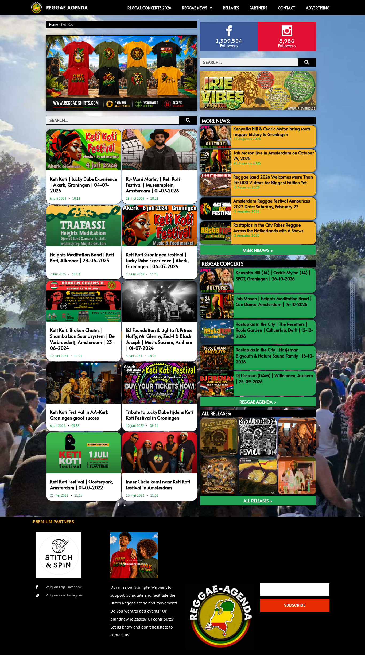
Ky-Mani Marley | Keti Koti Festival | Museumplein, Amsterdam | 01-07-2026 (153, 185)
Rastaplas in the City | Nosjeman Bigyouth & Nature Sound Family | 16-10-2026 (275, 356)
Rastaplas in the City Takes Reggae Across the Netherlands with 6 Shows (268, 227)
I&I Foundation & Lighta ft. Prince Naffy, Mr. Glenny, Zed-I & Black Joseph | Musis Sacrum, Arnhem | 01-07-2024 (159, 339)
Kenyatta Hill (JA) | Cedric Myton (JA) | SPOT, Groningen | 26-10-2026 (273, 275)
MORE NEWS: (216, 120)
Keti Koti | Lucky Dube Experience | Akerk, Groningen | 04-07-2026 (83, 185)
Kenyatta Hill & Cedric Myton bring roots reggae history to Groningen (271, 131)
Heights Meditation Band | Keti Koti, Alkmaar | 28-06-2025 (82, 257)
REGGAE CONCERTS (222, 263)
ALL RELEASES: (216, 413)
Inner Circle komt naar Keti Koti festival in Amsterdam (158, 484)
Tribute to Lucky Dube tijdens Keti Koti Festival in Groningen (159, 415)
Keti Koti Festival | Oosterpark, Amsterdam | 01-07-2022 (81, 484)
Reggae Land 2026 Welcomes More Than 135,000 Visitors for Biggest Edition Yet (273, 179)
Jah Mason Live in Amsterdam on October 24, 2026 (273, 155)
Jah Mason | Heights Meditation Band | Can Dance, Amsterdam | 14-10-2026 (274, 301)
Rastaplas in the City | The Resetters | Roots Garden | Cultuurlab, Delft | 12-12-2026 (274, 330)
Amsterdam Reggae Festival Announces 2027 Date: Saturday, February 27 (271, 203)
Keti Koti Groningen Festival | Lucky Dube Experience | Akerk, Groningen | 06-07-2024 (157, 260)
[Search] (188, 120)
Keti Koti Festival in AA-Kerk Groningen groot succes (79, 415)
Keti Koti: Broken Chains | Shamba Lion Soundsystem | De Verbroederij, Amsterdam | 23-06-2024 (82, 339)
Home (53, 25)
